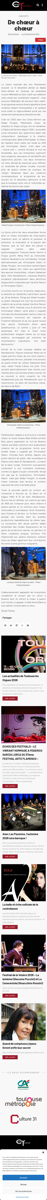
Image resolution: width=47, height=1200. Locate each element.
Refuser (23, 1184)
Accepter (23, 1178)
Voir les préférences (23, 1191)
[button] (43, 1152)
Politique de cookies (22, 1197)
